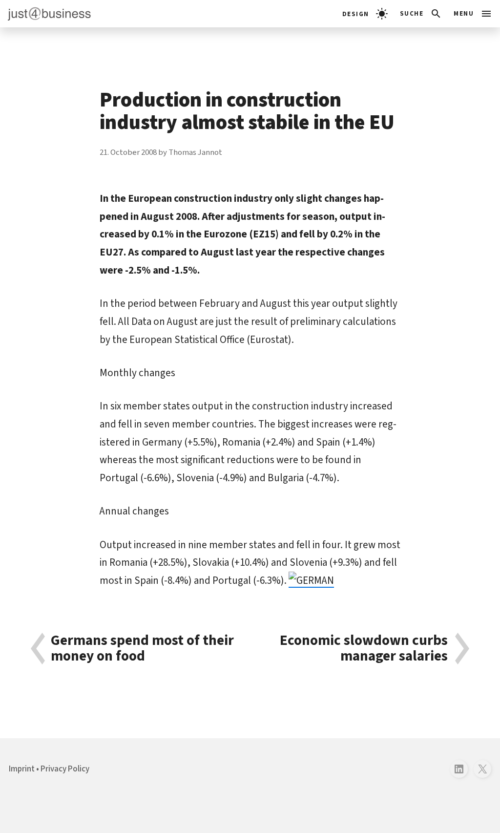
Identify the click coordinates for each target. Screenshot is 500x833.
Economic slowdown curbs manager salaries (364, 648)
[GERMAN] (311, 580)
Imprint (22, 769)
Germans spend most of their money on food (142, 648)
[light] (365, 13)
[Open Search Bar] (421, 13)
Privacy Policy (65, 769)
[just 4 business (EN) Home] (45, 13)
